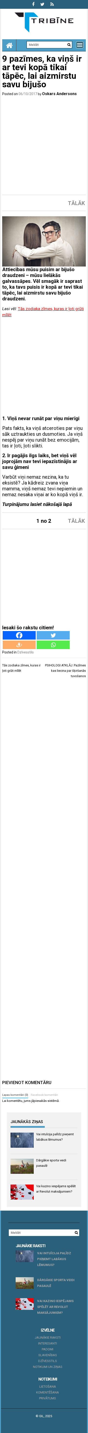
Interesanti (47, 1343)
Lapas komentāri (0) (15, 1095)
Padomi (47, 1349)
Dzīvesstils (25, 652)
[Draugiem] (19, 645)
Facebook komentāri (44, 1095)
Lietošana (47, 1386)
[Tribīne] (9, 45)
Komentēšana (47, 1392)
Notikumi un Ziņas (47, 1367)
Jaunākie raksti (48, 1337)
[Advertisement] (44, 145)
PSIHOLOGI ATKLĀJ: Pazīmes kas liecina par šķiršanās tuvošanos (65, 670)
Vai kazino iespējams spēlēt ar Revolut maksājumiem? (55, 1306)
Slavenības (47, 1355)
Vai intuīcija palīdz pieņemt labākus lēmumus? (54, 1259)
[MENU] (79, 44)
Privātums (47, 1398)
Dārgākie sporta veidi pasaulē (56, 1283)
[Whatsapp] (53, 645)
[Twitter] (53, 635)
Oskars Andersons (59, 93)
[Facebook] (19, 635)
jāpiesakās (39, 1101)
